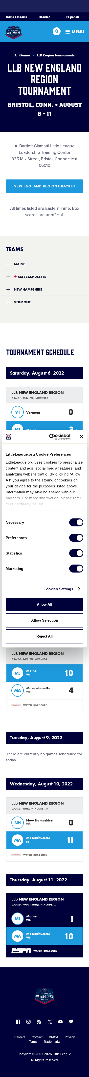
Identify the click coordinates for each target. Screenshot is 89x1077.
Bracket (44, 17)
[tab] (44, 264)
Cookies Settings (58, 589)
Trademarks (52, 1042)
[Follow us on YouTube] (60, 1022)
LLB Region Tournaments (56, 55)
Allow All (44, 604)
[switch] (76, 538)
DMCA (53, 1037)
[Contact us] (71, 1022)
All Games (22, 55)
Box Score (40, 705)
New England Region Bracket (44, 186)
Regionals (72, 17)
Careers (19, 1037)
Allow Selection (44, 620)
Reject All (44, 636)
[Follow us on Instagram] (28, 1022)
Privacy (70, 1037)
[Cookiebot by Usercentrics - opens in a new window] (52, 436)
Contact (37, 1037)
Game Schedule (16, 17)
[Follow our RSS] (39, 1022)
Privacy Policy (30, 504)
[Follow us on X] (50, 1022)
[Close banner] (81, 436)
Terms (33, 1042)
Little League (62, 1054)
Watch (27, 705)
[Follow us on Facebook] (18, 1022)
